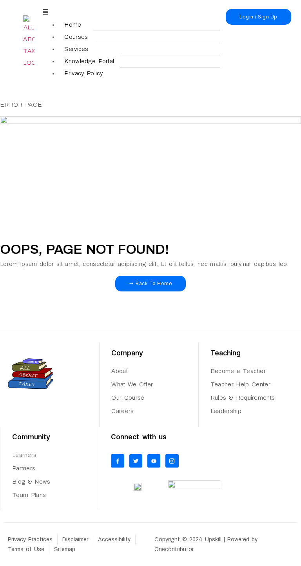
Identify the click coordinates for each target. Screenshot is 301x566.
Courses (76, 37)
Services (76, 49)
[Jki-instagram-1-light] (172, 461)
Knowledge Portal (89, 61)
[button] (131, 13)
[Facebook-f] (117, 461)
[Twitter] (136, 461)
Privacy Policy (83, 73)
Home (72, 25)
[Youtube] (154, 461)
